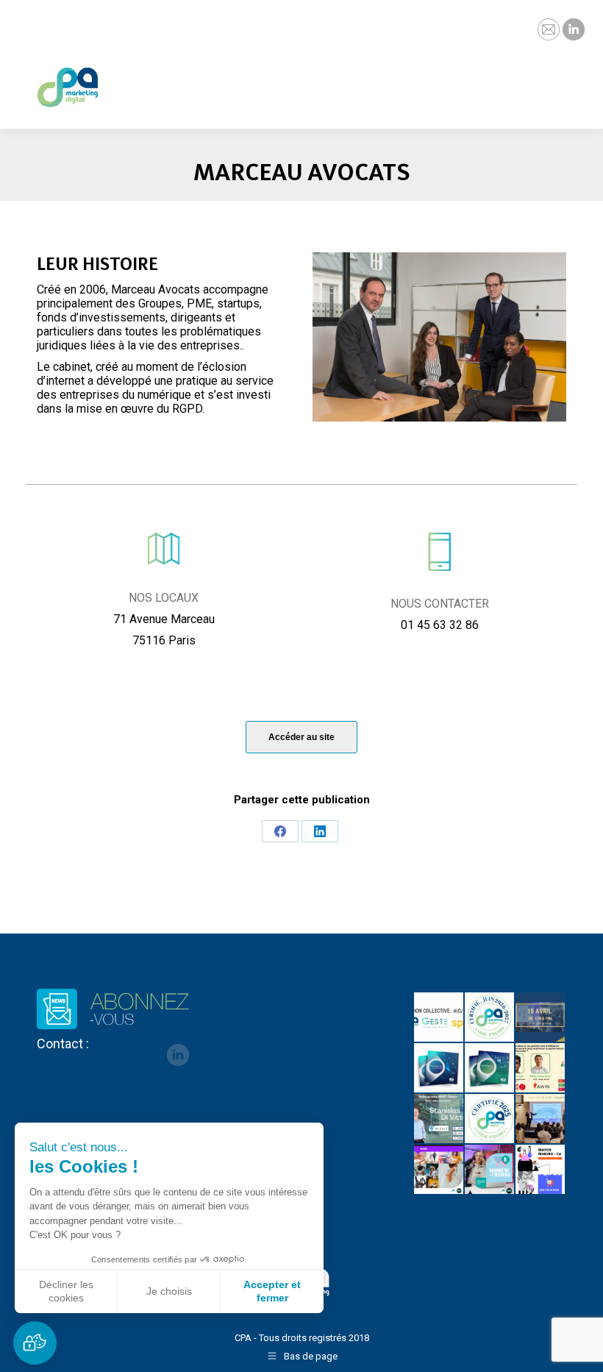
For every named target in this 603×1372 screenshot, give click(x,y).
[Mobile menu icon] (579, 77)
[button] (35, 1343)
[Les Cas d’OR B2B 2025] (540, 1119)
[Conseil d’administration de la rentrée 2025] (540, 1170)
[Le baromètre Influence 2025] (490, 1170)
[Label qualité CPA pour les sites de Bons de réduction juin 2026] (490, 1017)
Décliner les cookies (66, 1291)
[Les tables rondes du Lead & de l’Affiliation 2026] (540, 1017)
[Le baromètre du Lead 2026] (490, 1068)
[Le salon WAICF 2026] (439, 1119)
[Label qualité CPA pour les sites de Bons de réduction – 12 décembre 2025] (490, 1119)
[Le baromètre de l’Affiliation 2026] (439, 1068)
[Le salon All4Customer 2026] (540, 1068)
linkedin (178, 1055)
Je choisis (169, 1291)
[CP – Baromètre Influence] (439, 1170)
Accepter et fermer (272, 1291)
